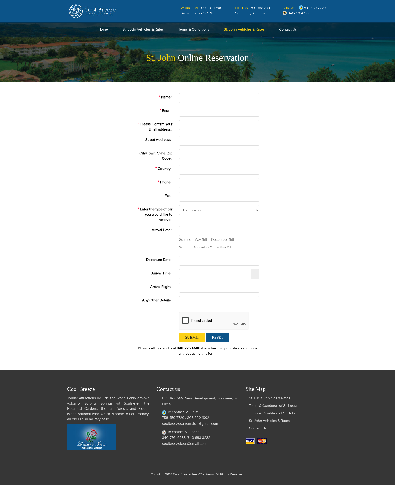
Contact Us (288, 29)
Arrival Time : (161, 273)
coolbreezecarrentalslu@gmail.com (190, 423)
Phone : (165, 182)
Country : (163, 168)
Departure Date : (159, 259)
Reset (217, 337)
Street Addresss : (158, 139)
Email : (166, 110)
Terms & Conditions (193, 29)
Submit (192, 337)
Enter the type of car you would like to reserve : (155, 214)
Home (103, 29)
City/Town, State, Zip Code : (155, 156)
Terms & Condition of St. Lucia (273, 405)
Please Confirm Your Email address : (155, 127)
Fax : (168, 195)
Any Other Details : (157, 300)
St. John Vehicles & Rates (244, 29)
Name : (165, 97)
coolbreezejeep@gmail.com (184, 443)
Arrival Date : (162, 230)
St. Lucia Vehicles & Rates (143, 29)
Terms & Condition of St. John (272, 413)
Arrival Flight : (161, 286)
